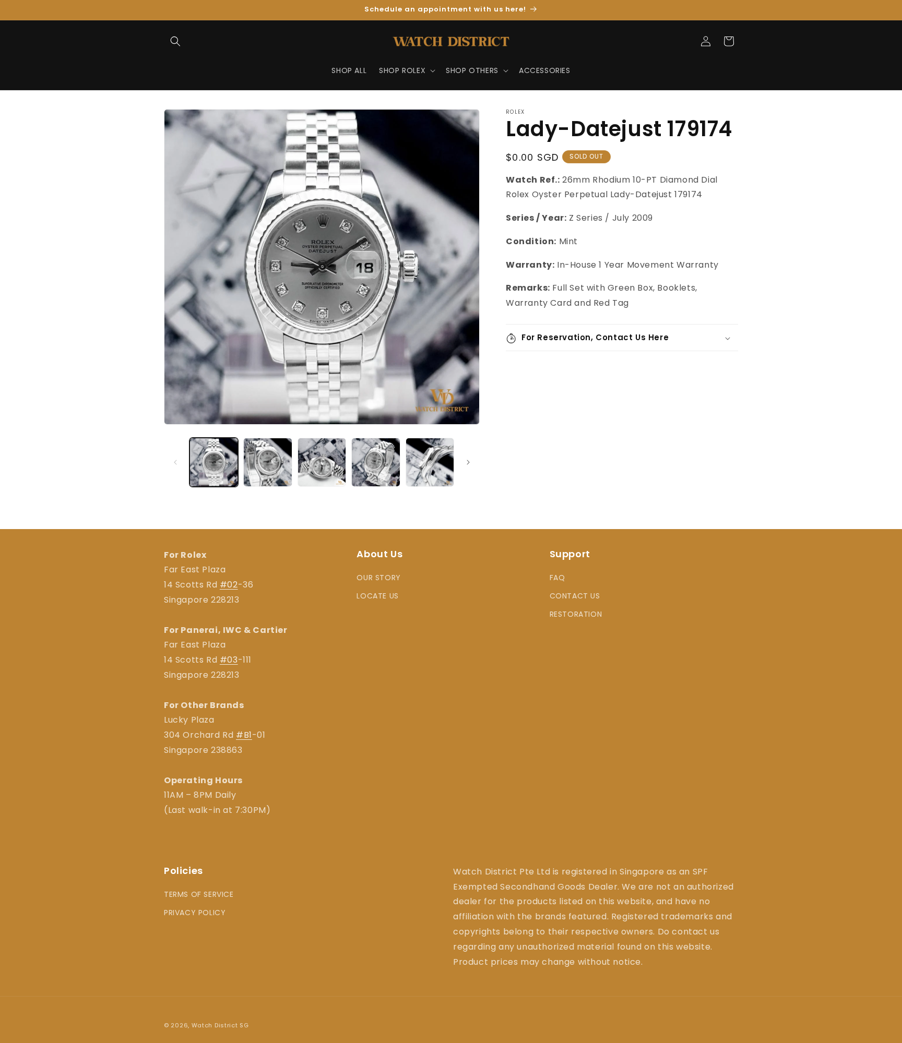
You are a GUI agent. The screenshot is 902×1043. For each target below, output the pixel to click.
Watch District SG (220, 1025)
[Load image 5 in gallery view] (430, 462)
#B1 (244, 735)
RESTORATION (576, 614)
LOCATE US (377, 596)
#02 (229, 585)
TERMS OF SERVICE (199, 894)
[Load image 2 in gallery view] (267, 462)
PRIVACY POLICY (194, 913)
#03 (229, 660)
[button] (175, 41)
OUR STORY (378, 577)
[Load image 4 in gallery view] (375, 462)
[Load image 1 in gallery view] (213, 462)
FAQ (557, 577)
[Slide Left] (175, 462)
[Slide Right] (468, 462)
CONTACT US (575, 596)
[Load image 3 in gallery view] (322, 462)
